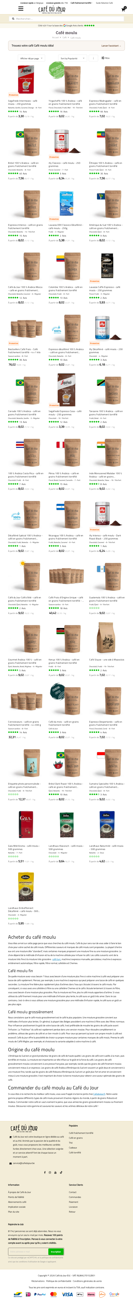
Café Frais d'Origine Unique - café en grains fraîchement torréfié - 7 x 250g (66, 599)
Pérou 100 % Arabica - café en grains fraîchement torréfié (64, 475)
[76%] (94, 484)
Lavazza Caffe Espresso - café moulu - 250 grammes (104, 288)
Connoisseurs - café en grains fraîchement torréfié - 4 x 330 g (24, 723)
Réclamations (38, 1281)
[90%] (54, 236)
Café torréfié (75, 1152)
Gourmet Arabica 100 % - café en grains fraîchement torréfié (25, 661)
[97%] (54, 173)
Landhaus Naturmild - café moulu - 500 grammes (106, 847)
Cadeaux (73, 1147)
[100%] (94, 298)
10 (63, 359)
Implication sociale (16, 1206)
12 (23, 297)
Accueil (55, 37)
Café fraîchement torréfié (81, 1133)
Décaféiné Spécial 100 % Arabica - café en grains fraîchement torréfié (25, 537)
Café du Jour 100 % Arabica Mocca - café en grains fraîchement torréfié (25, 288)
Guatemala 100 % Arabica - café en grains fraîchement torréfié (107, 599)
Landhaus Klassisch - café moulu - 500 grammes (66, 847)
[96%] (94, 111)
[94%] (54, 422)
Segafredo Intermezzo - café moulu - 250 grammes (22, 102)
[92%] (13, 173)
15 (23, 235)
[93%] (94, 173)
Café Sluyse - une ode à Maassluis (106, 659)
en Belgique (31, 2)
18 (63, 608)
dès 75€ (57, 2)
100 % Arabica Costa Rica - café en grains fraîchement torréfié (25, 475)
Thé (71, 1142)
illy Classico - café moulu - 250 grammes (64, 164)
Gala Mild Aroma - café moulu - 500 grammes (24, 847)
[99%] (54, 794)
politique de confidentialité (52, 1257)
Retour (72, 1211)
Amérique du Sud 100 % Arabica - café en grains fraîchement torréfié (106, 226)
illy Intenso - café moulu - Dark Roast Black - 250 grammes (105, 537)
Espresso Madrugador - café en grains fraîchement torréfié (105, 102)
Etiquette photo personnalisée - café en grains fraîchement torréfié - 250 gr (24, 785)
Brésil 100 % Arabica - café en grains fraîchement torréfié (23, 164)
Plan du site (13, 1211)
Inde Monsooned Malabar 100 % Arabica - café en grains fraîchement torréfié (105, 475)
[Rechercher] (13, 19)
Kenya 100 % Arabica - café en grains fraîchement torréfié (64, 661)
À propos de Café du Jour (19, 1192)
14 (23, 111)
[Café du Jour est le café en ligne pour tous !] (67, 9)
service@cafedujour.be (24, 1163)
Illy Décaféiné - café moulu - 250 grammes (106, 351)
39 (23, 359)
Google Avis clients (75, 25)
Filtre (107, 58)
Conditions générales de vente (87, 1281)
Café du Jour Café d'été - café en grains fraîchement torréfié (24, 599)
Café (65, 37)
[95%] (13, 111)
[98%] (54, 484)
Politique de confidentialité (58, 1281)
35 (104, 173)
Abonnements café (17, 1202)
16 (63, 111)
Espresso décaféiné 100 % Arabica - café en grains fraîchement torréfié (66, 351)
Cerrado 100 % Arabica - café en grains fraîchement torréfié (24, 413)
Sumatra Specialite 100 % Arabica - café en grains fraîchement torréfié (107, 785)
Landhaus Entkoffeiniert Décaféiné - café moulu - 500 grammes (23, 909)
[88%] (13, 670)
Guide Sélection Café (104, 2)
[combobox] (66, 18)
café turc (56, 959)
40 (23, 173)
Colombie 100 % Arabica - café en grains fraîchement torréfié (66, 288)
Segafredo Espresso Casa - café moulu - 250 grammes (65, 413)
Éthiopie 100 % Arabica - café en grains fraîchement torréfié (105, 164)
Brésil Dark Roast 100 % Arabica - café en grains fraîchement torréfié (66, 785)
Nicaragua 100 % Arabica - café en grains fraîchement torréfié (66, 537)
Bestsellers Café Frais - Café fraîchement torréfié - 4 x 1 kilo (24, 351)
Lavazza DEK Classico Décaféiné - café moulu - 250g (66, 226)
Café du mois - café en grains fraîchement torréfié (64, 723)
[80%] (94, 794)
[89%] (13, 236)
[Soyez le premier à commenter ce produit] (94, 608)
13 (63, 297)
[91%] (54, 298)
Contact (72, 1192)
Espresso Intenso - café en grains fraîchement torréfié (25, 226)
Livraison (73, 1206)
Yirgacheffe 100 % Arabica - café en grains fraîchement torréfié (65, 102)
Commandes (75, 1197)
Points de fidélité (16, 1197)
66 (104, 111)
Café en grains (76, 1137)
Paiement (73, 1202)
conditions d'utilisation (28, 1261)
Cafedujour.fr (99, 1094)
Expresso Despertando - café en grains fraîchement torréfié (105, 723)
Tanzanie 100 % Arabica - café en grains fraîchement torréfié (106, 413)
